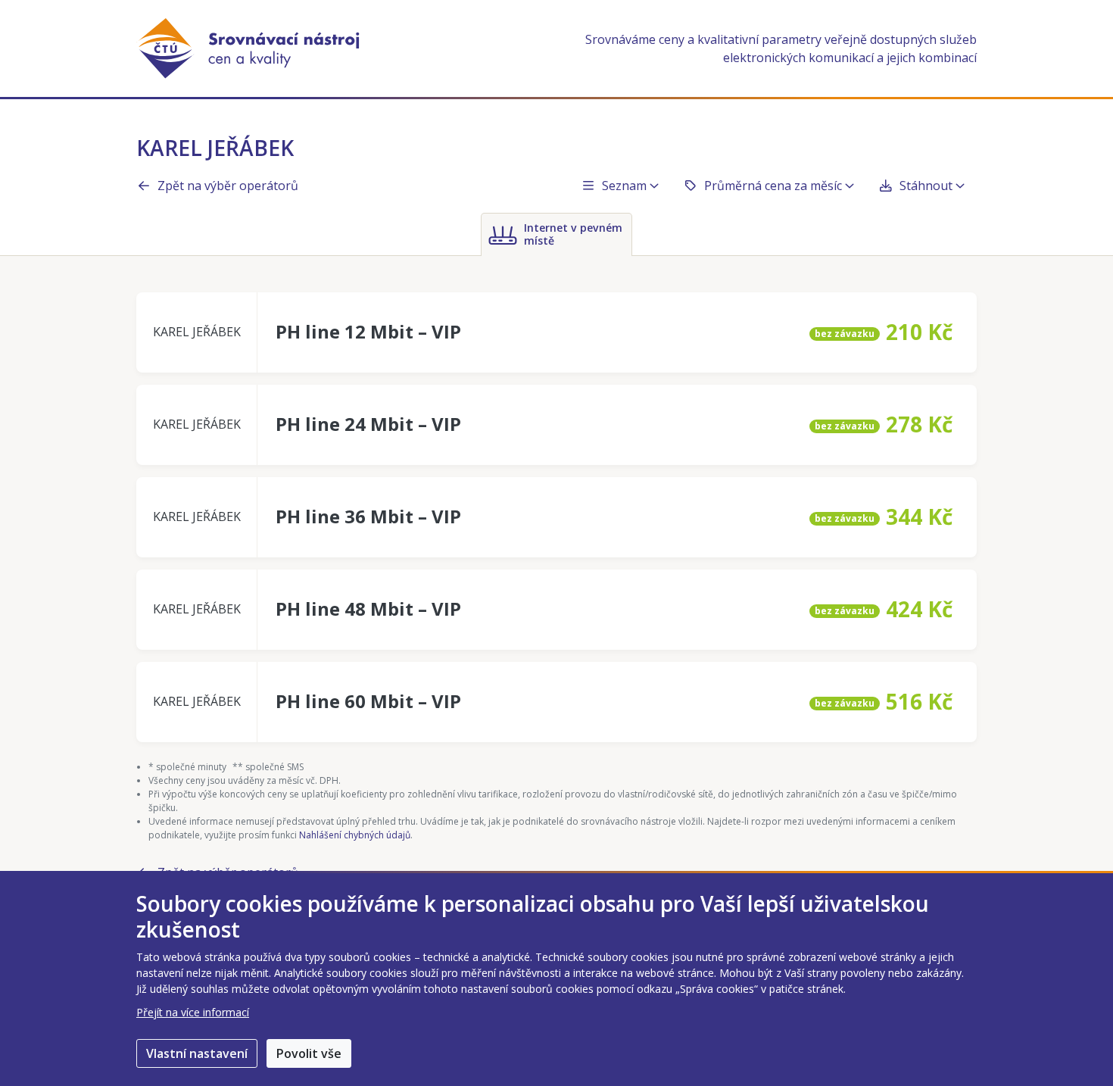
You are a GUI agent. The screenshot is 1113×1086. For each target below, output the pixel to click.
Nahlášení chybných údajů (354, 835)
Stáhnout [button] (925, 185)
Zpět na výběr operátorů (227, 185)
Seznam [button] (624, 185)
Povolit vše (308, 1053)
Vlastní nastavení (197, 1053)
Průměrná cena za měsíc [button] (773, 185)
